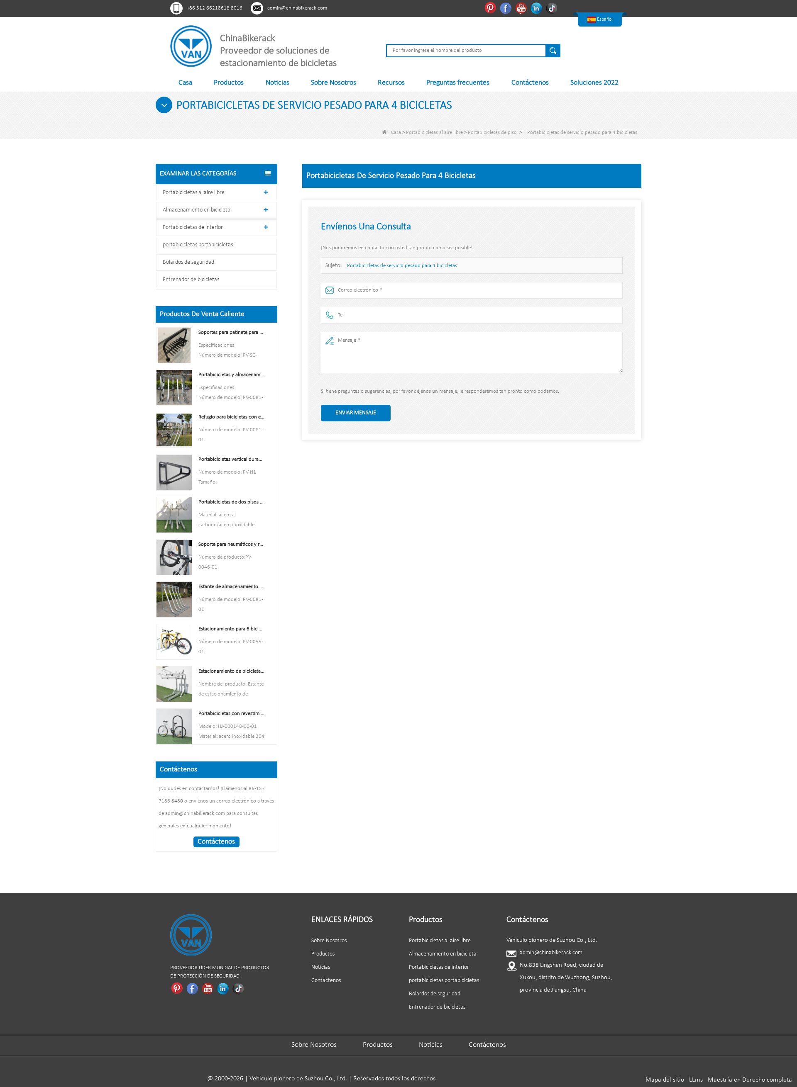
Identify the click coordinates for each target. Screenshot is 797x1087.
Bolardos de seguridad (188, 262)
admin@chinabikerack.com (297, 8)
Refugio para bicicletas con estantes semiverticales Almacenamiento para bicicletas (231, 417)
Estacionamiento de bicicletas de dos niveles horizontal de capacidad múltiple (231, 671)
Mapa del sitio (664, 1080)
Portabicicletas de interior (193, 227)
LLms (696, 1080)
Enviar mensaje (355, 413)
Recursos (391, 83)
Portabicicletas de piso (492, 132)
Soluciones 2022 (594, 83)
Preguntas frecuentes (457, 83)
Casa (185, 83)
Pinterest (491, 8)
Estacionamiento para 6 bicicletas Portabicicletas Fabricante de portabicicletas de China (231, 629)
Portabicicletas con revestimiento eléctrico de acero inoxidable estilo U (231, 713)
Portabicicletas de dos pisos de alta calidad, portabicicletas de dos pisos (231, 502)
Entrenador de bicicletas (191, 280)
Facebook (506, 8)
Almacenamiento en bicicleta (196, 210)
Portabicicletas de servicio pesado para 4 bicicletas (402, 265)
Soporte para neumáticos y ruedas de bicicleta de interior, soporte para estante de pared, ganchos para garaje (231, 544)
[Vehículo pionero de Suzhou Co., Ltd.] (191, 46)
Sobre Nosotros (333, 83)
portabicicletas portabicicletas (198, 245)
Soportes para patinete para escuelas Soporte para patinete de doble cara (231, 332)
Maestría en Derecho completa (750, 1080)
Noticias (277, 83)
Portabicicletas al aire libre (434, 132)
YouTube (522, 8)
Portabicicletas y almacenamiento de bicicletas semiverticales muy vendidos (231, 374)
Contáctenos (530, 83)
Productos (229, 83)
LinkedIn (537, 8)
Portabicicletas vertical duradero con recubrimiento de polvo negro (231, 459)
